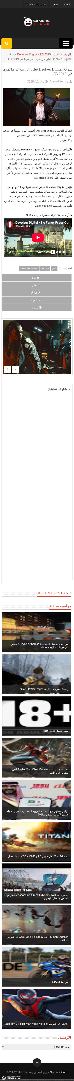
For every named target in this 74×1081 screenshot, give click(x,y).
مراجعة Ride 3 (60, 981)
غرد (34, 277)
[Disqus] (37, 437)
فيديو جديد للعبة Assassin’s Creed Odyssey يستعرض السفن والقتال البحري (37, 896)
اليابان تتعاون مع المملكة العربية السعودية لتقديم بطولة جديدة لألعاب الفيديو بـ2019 (37, 813)
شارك (34, 292)
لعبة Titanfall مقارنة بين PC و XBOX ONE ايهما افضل (38, 856)
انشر (34, 285)
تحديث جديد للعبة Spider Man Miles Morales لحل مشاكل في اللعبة (40, 771)
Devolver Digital (27, 54)
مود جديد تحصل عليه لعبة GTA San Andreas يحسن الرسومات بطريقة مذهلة (39, 645)
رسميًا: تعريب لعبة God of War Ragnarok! (44, 688)
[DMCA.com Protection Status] (11, 1078)
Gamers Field (58, 1072)
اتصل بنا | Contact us (36, 4)
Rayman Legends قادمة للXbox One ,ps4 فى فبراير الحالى (38, 938)
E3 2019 (45, 54)
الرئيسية (67, 4)
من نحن (55, 4)
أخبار (56, 54)
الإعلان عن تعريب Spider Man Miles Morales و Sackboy (36, 1023)
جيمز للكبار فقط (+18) (55, 730)
